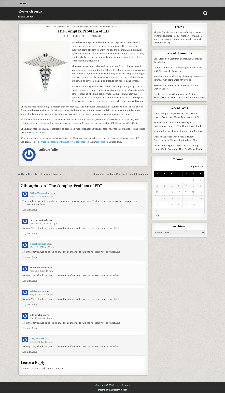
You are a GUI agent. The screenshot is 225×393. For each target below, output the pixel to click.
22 (193, 198)
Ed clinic (53, 26)
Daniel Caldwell (162, 67)
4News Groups (30, 11)
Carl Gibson (160, 59)
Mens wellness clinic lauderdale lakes (101, 26)
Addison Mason (38, 291)
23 (200, 198)
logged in (39, 368)
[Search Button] (205, 13)
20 (179, 198)
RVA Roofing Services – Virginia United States (178, 131)
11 (164, 192)
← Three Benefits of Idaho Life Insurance (41, 174)
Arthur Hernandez (39, 193)
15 (193, 192)
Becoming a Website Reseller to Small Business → (121, 174)
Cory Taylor (36, 338)
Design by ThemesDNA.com (112, 390)
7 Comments (96, 36)
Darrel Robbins (38, 244)
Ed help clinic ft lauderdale (70, 26)
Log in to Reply (29, 210)
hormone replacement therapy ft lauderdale (61, 142)
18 (164, 198)
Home (23, 3)
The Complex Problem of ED (83, 31)
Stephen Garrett (162, 85)
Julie (68, 36)
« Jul (156, 215)
